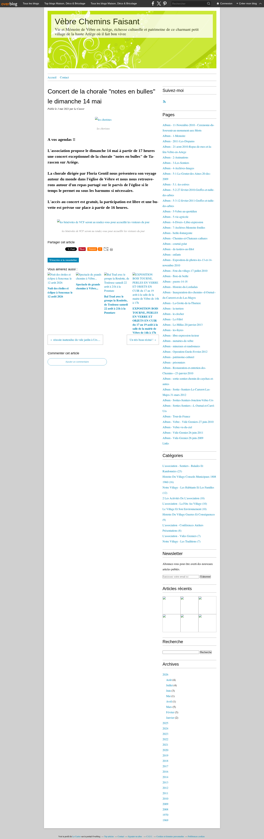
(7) (182, 536)
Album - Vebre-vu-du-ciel (177, 427)
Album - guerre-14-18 (175, 281)
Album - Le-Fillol (173, 319)
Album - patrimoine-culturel (178, 357)
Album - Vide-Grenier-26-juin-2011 (183, 432)
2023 (165, 734)
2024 (165, 728)
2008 (165, 809)
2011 (165, 793)
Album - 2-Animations (175, 157)
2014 (165, 777)
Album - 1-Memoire (174, 136)
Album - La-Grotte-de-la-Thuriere (182, 303)
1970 (165, 815)
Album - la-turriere (173, 308)
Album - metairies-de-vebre (178, 341)
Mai (168, 696)
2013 (165, 782)
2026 (165, 674)
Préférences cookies (196, 836)
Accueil (52, 77)
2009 (165, 804)
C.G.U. (149, 836)
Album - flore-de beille (175, 276)
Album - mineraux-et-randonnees (181, 346)
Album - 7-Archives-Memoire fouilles (184, 227)
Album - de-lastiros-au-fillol (178, 249)
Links (166, 443)
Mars (169, 707)
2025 (165, 723)
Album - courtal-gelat (175, 243)
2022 (165, 739)
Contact (64, 77)
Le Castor (76, 836)
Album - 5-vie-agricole (175, 217)
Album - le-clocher (173, 314)
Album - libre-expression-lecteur (181, 335)
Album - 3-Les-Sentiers (176, 163)
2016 (165, 771)
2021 (165, 744)
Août (169, 680)
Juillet (169, 685)
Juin (168, 690)
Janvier (170, 717)
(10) (184, 498)
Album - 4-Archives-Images (178, 168)
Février (170, 712)
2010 (165, 798)
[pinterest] (165, 3)
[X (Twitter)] (159, 3)
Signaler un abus (135, 836)
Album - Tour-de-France (176, 416)
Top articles (109, 836)
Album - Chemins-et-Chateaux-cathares (185, 238)
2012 (165, 788)
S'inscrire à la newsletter (63, 260)
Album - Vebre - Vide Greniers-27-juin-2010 (188, 422)
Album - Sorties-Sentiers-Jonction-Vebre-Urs (188, 400)
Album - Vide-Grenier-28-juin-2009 (183, 438)
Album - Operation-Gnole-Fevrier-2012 (185, 351)
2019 (165, 755)
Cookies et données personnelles (170, 836)
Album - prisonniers (174, 362)
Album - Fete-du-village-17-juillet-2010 (185, 270)
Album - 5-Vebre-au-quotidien (180, 211)
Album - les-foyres (173, 330)
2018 (165, 761)
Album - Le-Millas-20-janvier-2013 (183, 324)
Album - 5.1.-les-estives (176, 184)
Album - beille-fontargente (177, 233)
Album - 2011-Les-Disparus (178, 141)
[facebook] (153, 3)
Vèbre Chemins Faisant (97, 21)
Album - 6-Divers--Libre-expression (183, 222)
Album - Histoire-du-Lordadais (180, 287)
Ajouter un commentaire (77, 362)
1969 (165, 820)
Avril (169, 701)
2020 (165, 750)
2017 (165, 766)
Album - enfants (172, 254)
